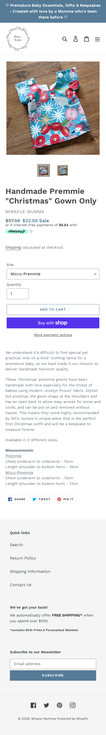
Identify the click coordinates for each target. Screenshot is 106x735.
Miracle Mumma (43, 718)
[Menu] (97, 38)
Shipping (13, 247)
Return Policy (23, 558)
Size (10, 265)
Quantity (14, 284)
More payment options (53, 335)
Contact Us (20, 584)
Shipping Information (30, 571)
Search (16, 544)
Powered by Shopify (72, 718)
